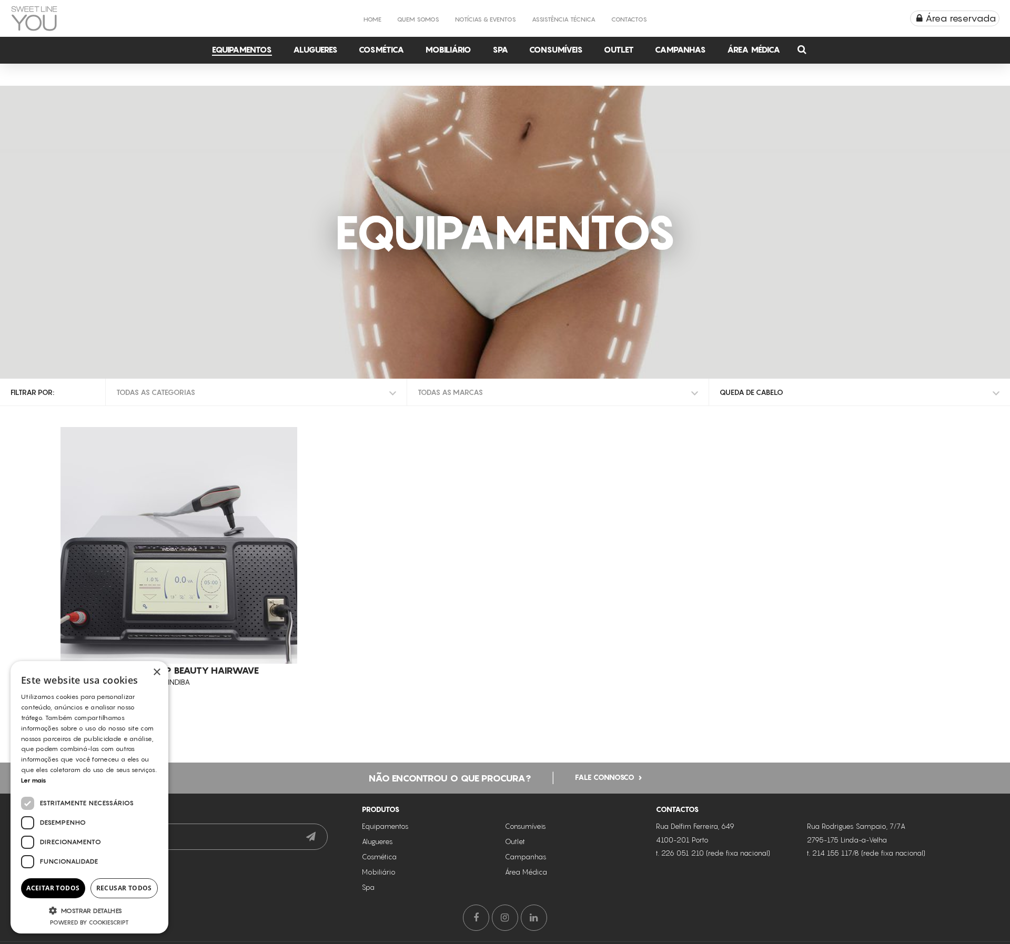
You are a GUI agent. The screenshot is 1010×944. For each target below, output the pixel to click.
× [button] (156, 672)
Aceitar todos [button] (52, 888)
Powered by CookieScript (89, 922)
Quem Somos (418, 19)
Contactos (629, 19)
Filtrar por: (32, 392)
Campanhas (680, 49)
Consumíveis (556, 49)
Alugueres (315, 49)
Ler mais (33, 780)
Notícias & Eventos (485, 19)
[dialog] (89, 797)
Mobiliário (448, 49)
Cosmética (381, 49)
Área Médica (753, 49)
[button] (89, 910)
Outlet (619, 49)
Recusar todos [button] (124, 888)
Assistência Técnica (563, 19)
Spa (500, 49)
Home (372, 19)
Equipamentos (242, 49)
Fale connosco (604, 777)
